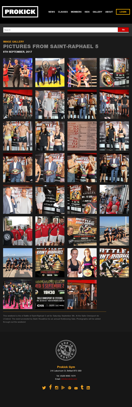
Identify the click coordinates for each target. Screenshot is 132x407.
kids (87, 12)
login (123, 12)
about (109, 12)
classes (63, 12)
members (76, 12)
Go (123, 29)
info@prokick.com (69, 379)
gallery (97, 12)
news (51, 12)
